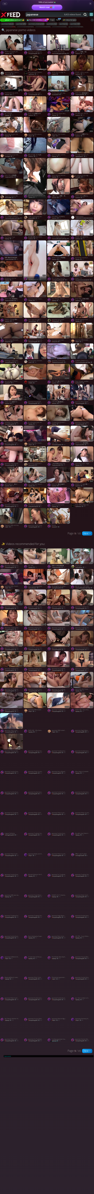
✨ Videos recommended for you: (23, 544)
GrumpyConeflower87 (60, 280)
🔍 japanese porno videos (18, 30)
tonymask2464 (82, 94)
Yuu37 (32, 362)
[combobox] (53, 14)
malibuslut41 (57, 321)
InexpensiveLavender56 (84, 280)
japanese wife (21, 24)
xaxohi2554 (57, 94)
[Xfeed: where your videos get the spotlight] (13, 14)
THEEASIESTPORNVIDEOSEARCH (84, 218)
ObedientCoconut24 (59, 362)
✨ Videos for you (69, 20)
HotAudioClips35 (34, 506)
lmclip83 (9, 156)
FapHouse (33, 74)
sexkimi (9, 53)
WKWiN (31, 383)
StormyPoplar (34, 321)
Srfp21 (32, 136)
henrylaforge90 (35, 53)
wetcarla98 (10, 74)
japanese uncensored (36, 24)
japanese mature (7, 24)
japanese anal (51, 24)
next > (87, 533)
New (58, 19)
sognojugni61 (81, 156)
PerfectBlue (80, 567)
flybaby (9, 115)
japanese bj (63, 24)
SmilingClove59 (58, 588)
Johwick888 (10, 197)
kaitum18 (9, 341)
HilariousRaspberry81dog (61, 53)
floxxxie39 (33, 465)
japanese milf (74, 24)
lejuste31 (9, 383)
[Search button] (85, 14)
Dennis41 (56, 527)
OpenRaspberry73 (35, 279)
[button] (91, 14)
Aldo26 (55, 74)
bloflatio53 (80, 383)
